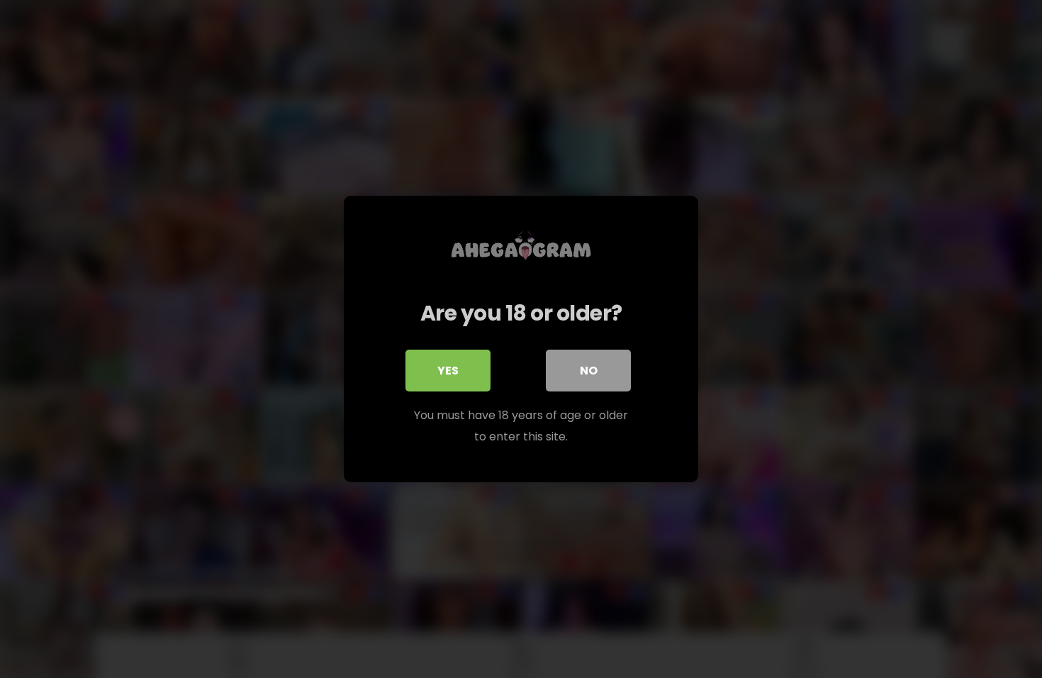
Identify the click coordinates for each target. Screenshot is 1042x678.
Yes (448, 370)
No (589, 370)
